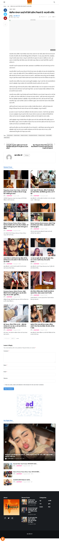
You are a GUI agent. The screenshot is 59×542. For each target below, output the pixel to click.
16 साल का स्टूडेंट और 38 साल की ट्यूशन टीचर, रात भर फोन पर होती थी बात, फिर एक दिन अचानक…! (42, 260)
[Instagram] (12, 518)
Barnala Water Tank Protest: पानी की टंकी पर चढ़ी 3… (25, 464)
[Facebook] (5, 518)
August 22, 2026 (32, 505)
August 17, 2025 (44, 330)
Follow (27, 155)
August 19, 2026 (27, 481)
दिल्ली (32, 187)
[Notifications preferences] (3, 539)
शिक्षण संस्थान (6, 137)
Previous (7, 338)
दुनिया (49, 503)
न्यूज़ (11, 9)
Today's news (42, 135)
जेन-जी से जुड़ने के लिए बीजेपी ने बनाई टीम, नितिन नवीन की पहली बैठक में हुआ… (32, 520)
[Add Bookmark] (5, 24)
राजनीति (49, 500)
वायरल (5, 187)
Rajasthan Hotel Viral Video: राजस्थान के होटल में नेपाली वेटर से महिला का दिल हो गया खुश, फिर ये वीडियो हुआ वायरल (15, 192)
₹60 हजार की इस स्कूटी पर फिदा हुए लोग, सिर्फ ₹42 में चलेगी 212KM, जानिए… (32, 510)
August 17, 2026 (44, 228)
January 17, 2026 (17, 263)
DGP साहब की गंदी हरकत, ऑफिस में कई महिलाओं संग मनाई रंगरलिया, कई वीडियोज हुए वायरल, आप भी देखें (42, 192)
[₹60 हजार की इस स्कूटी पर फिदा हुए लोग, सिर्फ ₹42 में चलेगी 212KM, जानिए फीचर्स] (24, 510)
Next (13, 338)
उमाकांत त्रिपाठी (9, 195)
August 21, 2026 (44, 263)
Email (5, 371)
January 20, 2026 (44, 195)
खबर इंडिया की (29, 534)
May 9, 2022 (16, 17)
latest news (16, 135)
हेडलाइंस (41, 507)
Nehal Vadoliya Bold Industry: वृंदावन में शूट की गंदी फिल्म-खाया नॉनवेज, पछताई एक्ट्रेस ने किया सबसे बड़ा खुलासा (43, 225)
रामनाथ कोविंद (48, 135)
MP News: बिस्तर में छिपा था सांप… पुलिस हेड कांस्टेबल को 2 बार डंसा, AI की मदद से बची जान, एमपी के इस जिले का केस (15, 326)
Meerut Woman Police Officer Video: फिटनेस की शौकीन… (26, 472)
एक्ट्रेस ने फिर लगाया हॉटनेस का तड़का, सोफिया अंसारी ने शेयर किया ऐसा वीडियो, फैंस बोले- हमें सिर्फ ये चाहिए (42, 326)
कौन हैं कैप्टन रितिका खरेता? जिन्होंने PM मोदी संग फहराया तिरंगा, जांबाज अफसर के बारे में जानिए (42, 292)
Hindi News (10, 135)
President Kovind (33, 135)
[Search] (54, 2)
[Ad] (29, 405)
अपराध (32, 255)
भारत (14, 9)
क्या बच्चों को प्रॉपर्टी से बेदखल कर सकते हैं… (22, 480)
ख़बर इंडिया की (16, 16)
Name (5, 365)
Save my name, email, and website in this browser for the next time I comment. (24, 384)
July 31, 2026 (16, 195)
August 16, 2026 (17, 296)
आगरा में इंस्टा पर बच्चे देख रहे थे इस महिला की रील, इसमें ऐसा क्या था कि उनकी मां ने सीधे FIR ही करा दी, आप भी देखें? (16, 260)
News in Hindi (24, 135)
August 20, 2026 (17, 230)
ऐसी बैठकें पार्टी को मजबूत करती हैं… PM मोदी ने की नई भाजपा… (32, 501)
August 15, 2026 (44, 295)
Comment (6, 351)
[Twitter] (8, 518)
